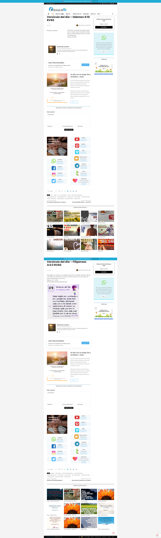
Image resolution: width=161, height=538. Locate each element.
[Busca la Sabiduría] (55, 244)
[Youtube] (113, 3)
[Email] (70, 191)
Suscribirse (104, 27)
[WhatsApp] (64, 191)
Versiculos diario (77, 198)
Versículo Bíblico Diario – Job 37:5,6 (81, 202)
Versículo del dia (77, 14)
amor (52, 195)
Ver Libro (95, 1)
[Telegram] (67, 191)
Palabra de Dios (64, 195)
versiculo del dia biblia (86, 196)
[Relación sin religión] (106, 216)
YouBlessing (104, 59)
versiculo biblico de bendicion (77, 195)
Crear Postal (59, 14)
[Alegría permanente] (106, 230)
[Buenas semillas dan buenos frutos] (55, 216)
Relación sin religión (101, 222)
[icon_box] (57, 161)
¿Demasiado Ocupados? (85, 222)
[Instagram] (103, 3)
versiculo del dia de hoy (51, 198)
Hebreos (55, 195)
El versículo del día (50, 536)
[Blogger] (57, 53)
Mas (98, 14)
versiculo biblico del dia (51, 196)
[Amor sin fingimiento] (72, 244)
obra (59, 195)
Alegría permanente (101, 236)
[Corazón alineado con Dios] (89, 230)
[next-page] (50, 254)
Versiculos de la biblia (69, 198)
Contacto (93, 14)
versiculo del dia (77, 196)
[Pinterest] (105, 3)
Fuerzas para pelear (50, 236)
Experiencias (66, 236)
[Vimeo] (111, 3)
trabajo (69, 195)
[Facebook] (101, 3)
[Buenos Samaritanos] (89, 244)
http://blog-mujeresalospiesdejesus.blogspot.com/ (64, 48)
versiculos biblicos (60, 198)
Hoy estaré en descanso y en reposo (56, 202)
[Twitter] (109, 3)
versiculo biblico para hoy (61, 196)
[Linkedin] (73, 191)
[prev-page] (47, 254)
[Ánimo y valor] (106, 244)
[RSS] (107, 3)
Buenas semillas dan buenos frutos (53, 222)
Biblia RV (68, 14)
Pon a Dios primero (67, 222)
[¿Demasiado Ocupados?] (89, 216)
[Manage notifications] (157, 535)
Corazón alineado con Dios (86, 236)
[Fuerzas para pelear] (55, 230)
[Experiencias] (72, 230)
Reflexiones (86, 14)
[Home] (48, 13)
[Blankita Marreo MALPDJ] (77, 25)
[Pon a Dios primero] (72, 216)
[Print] (76, 191)
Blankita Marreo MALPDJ (84, 25)
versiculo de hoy (70, 196)
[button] (112, 14)
